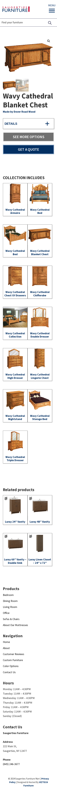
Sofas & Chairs (11, 619)
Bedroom (8, 595)
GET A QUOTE (28, 149)
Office (6, 613)
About (6, 648)
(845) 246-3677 (11, 764)
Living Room (10, 607)
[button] (48, 41)
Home (6, 642)
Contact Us (9, 672)
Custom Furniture (13, 660)
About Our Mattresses (15, 625)
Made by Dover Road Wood (19, 111)
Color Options (11, 666)
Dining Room (10, 601)
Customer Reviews (13, 654)
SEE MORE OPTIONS (28, 136)
